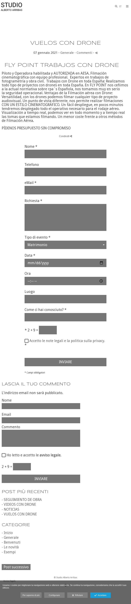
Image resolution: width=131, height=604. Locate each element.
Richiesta (33, 201)
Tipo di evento (37, 237)
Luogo (30, 292)
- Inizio (7, 533)
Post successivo (16, 567)
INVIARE (65, 362)
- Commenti (84, 53)
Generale (67, 53)
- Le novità (10, 547)
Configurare (54, 595)
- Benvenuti (11, 542)
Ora (28, 274)
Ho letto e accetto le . (33, 455)
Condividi (64, 136)
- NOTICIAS (10, 509)
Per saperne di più (31, 595)
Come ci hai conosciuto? (46, 310)
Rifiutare (78, 595)
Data (30, 255)
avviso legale (50, 455)
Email (6, 414)
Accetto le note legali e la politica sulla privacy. (67, 341)
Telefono (32, 165)
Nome (31, 147)
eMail (31, 183)
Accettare (101, 595)
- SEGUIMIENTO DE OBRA (22, 500)
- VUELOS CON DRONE (19, 514)
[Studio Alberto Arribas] (11, 6)
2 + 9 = (31, 330)
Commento (11, 427)
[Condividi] (96, 53)
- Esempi (9, 552)
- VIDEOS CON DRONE (19, 504)
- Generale (10, 537)
